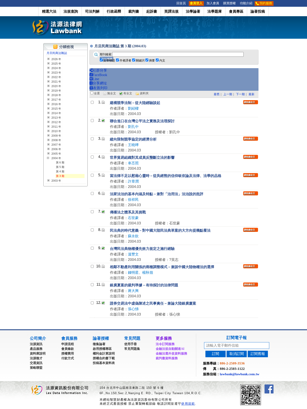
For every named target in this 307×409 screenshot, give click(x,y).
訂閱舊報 (258, 354)
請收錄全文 (249, 102)
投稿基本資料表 (104, 363)
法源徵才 (36, 358)
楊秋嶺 (147, 272)
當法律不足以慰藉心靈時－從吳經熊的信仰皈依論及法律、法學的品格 (165, 176)
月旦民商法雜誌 (57, 53)
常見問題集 (132, 348)
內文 (162, 60)
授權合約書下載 (104, 358)
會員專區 (236, 11)
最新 (251, 94)
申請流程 (67, 344)
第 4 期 (60, 171)
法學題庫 (214, 11)
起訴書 (151, 11)
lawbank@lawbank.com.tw (239, 374)
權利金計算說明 (104, 353)
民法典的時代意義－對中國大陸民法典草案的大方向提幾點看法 (160, 230)
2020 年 (56, 86)
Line (96, 79)
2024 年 (56, 68)
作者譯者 (125, 60)
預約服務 (266, 3)
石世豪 (133, 218)
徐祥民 (133, 199)
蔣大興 (133, 291)
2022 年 (56, 77)
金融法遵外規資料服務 (171, 353)
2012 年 (56, 122)
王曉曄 (133, 145)
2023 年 (56, 72)
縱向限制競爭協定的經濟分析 (133, 139)
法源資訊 (36, 344)
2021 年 (56, 81)
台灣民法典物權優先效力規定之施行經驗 (142, 249)
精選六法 (49, 11)
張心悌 (133, 309)
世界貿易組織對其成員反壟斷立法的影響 (142, 157)
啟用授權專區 (102, 348)
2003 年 (56, 180)
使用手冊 (130, 344)
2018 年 (56, 95)
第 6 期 (60, 162)
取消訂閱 (236, 354)
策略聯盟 (36, 367)
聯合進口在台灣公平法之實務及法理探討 (142, 121)
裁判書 (133, 11)
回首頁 (181, 3)
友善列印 (100, 88)
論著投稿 (258, 11)
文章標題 (109, 60)
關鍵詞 (140, 60)
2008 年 (56, 140)
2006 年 (56, 149)
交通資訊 (36, 363)
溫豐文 (133, 254)
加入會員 (213, 3)
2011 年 (56, 126)
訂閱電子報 (237, 337)
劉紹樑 (133, 108)
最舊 (217, 94)
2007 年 (56, 144)
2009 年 (56, 135)
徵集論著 (99, 344)
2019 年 (56, 90)
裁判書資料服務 (167, 358)
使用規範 (188, 403)
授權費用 (67, 353)
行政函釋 (114, 11)
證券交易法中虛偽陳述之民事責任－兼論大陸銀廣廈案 (153, 303)
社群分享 (100, 70)
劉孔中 (133, 127)
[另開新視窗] (258, 386)
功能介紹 (246, 3)
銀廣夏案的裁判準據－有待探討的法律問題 (144, 285)
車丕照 (133, 163)
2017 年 (56, 99)
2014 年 (56, 113)
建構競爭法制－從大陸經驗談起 (135, 103)
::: (173, 3)
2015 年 (56, 108)
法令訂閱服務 (165, 344)
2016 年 (56, 104)
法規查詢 (71, 11)
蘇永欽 (133, 236)
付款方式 (67, 358)
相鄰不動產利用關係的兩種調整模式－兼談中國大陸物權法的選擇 (162, 267)
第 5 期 (60, 167)
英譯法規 (171, 11)
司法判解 (92, 11)
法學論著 (193, 11)
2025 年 (56, 63)
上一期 (227, 94)
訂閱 (215, 354)
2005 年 (56, 153)
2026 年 (56, 59)
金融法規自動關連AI (170, 348)
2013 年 (56, 117)
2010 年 (56, 131)
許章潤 (133, 181)
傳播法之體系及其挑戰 (128, 212)
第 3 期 (60, 176)
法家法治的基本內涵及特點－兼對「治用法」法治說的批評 (156, 194)
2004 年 (56, 158)
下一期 (240, 94)
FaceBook (100, 75)
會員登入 (196, 3)
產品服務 (36, 348)
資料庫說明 (38, 353)
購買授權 (229, 3)
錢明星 (133, 272)
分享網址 (100, 83)
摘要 (152, 60)
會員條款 (67, 348)
